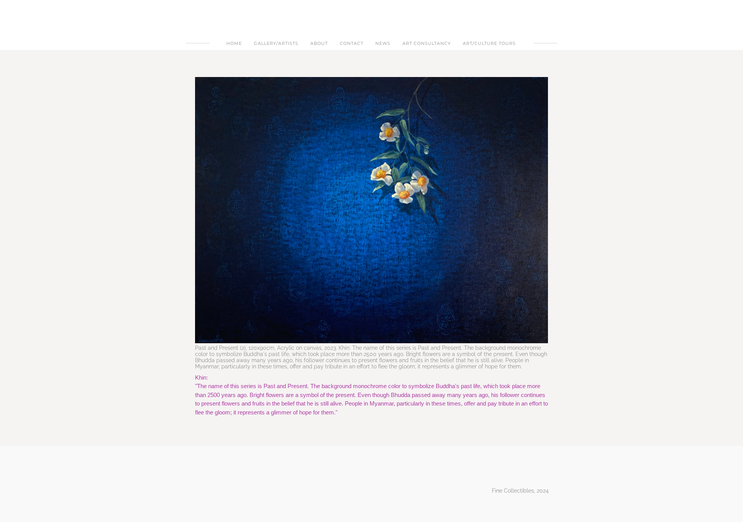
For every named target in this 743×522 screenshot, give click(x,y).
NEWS (382, 43)
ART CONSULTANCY (426, 43)
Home (234, 43)
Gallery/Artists (276, 43)
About (319, 43)
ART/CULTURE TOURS (489, 43)
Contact (351, 43)
